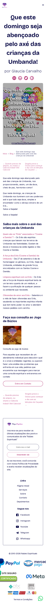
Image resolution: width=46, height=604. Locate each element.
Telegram (24, 532)
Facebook (25, 515)
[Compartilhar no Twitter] (26, 78)
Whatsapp (25, 538)
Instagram (25, 521)
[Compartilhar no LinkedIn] (20, 78)
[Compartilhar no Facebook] (32, 78)
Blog (11, 154)
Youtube (24, 527)
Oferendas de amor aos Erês (16, 295)
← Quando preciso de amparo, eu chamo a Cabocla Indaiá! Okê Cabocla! (12, 167)
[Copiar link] (14, 78)
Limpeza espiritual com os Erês (17, 277)
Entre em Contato (23, 383)
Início (5, 154)
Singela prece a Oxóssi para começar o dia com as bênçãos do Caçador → (34, 167)
